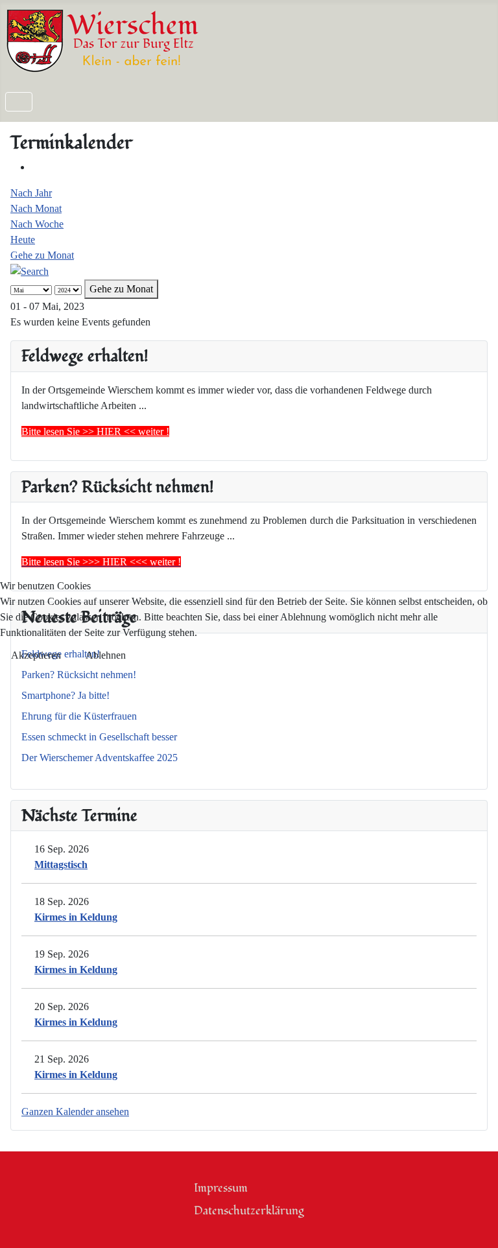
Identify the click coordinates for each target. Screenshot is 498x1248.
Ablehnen (106, 655)
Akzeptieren (36, 655)
